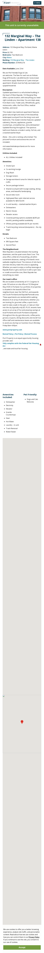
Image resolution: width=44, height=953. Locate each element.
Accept (22, 947)
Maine (9, 57)
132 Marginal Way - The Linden (22, 60)
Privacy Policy (34, 937)
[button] (22, 722)
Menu (38, 3)
